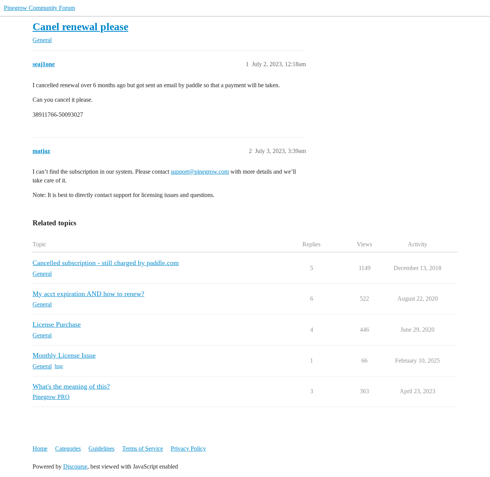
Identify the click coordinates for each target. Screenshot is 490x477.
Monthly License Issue (64, 355)
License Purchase (57, 324)
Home (40, 448)
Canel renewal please (80, 27)
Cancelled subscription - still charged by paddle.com (106, 263)
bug (59, 366)
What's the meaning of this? (71, 386)
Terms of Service (142, 448)
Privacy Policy (188, 448)
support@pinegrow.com (200, 171)
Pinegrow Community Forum (39, 8)
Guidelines (101, 448)
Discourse (75, 466)
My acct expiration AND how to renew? (88, 294)
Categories (68, 448)
